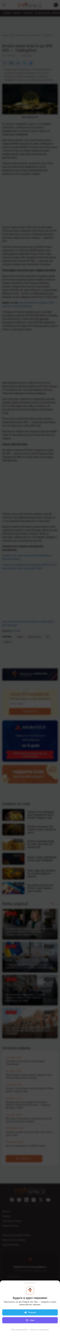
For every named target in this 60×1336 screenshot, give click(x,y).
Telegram (32, 1312)
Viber (32, 1320)
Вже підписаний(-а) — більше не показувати (30, 1330)
